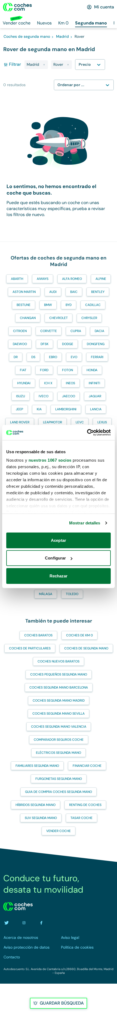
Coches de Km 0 (79, 635)
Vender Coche (58, 831)
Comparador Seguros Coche (59, 739)
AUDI (53, 292)
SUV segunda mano (41, 818)
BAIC (74, 292)
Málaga (45, 594)
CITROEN (20, 331)
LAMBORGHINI (65, 409)
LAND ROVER (19, 422)
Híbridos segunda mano (36, 805)
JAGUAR (95, 396)
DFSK (44, 344)
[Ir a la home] (17, 7)
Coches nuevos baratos (58, 661)
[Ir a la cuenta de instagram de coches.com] (24, 922)
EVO (74, 357)
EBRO (53, 357)
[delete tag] (44, 64)
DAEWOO (20, 344)
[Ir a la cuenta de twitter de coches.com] (6, 922)
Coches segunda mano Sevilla (58, 713)
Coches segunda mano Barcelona (58, 687)
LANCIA (95, 409)
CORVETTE (48, 331)
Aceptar (58, 540)
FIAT (23, 370)
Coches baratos (38, 635)
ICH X (48, 383)
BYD (69, 305)
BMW (48, 305)
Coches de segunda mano (86, 648)
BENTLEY (97, 292)
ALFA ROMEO (72, 279)
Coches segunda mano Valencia (58, 726)
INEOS (70, 383)
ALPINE (101, 279)
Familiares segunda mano (37, 766)
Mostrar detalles (84, 523)
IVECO (43, 396)
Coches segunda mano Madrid (59, 700)
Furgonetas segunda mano (58, 779)
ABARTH (17, 279)
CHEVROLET (58, 318)
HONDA (92, 370)
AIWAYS (42, 279)
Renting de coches (85, 805)
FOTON (67, 370)
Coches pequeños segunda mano (58, 674)
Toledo (72, 594)
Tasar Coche (81, 818)
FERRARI (97, 357)
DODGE (67, 344)
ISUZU (20, 396)
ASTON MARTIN (24, 292)
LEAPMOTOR (52, 422)
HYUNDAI (23, 383)
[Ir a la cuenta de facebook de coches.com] (41, 922)
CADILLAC (93, 305)
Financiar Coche (87, 766)
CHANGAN (28, 318)
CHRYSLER (89, 318)
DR (16, 357)
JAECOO (68, 396)
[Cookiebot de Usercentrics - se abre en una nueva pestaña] (87, 432)
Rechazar (59, 575)
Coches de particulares (30, 648)
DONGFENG (95, 344)
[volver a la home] (18, 906)
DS (33, 357)
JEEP (19, 409)
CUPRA (75, 331)
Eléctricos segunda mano (58, 753)
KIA (39, 409)
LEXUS (102, 422)
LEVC (80, 422)
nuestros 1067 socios (50, 460)
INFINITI (94, 383)
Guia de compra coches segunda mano (58, 792)
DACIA (99, 331)
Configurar (55, 558)
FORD (44, 370)
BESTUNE (23, 305)
